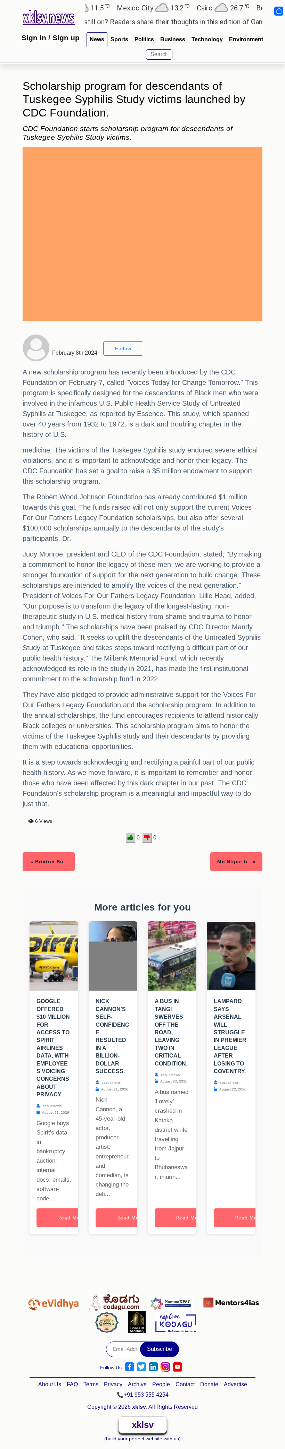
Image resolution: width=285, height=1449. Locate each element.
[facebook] (129, 1367)
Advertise (235, 1384)
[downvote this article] (147, 838)
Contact (185, 1384)
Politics (144, 39)
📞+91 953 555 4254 (143, 1395)
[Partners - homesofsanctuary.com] (138, 1321)
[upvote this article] (130, 838)
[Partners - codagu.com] (116, 1300)
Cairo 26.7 (204, 7)
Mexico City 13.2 (134, 7)
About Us (49, 1384)
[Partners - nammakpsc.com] (173, 1300)
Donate (209, 1384)
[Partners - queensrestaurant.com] (109, 1321)
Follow (123, 348)
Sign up (66, 38)
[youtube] (177, 1367)
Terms (90, 1384)
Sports (119, 39)
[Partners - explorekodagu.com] (175, 1321)
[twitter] (141, 1367)
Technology (207, 39)
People (161, 1384)
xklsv (143, 1425)
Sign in (34, 38)
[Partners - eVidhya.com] (54, 1300)
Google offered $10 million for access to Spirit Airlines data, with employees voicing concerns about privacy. (53, 1047)
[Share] (278, 11)
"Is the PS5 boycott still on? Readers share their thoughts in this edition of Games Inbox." (139, 22)
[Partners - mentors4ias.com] (231, 1300)
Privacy (113, 1384)
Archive (137, 1384)
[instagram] (165, 1367)
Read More (71, 1218)
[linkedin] (153, 1367)
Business (172, 39)
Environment (246, 39)
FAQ (72, 1384)
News (97, 39)
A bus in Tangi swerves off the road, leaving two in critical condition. (171, 1032)
